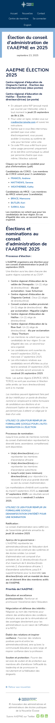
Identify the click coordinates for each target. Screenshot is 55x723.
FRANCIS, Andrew (20, 178)
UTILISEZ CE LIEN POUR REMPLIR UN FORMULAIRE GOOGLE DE (26, 510)
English (27, 25)
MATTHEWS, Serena (22, 182)
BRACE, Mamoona (20, 198)
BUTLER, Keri (18, 202)
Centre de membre (18, 18)
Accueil (14, 13)
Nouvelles (27, 13)
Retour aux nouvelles (19, 687)
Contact (41, 13)
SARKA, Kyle (18, 206)
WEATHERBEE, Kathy (22, 186)
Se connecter (39, 18)
